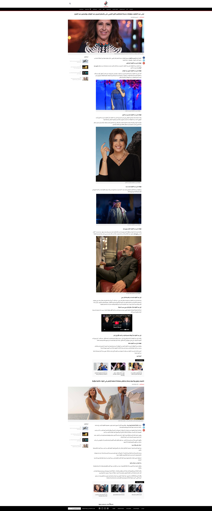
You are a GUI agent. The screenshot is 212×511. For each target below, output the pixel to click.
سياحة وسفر (81, 9)
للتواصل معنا (128, 508)
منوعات (100, 9)
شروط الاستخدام (136, 508)
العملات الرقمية (115, 9)
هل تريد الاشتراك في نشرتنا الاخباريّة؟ (88, 508)
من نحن (142, 508)
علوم (104, 9)
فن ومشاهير (95, 9)
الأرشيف (113, 508)
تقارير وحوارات (108, 9)
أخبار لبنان (131, 9)
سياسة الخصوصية (121, 508)
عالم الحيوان (87, 9)
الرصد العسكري (122, 9)
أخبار (127, 9)
